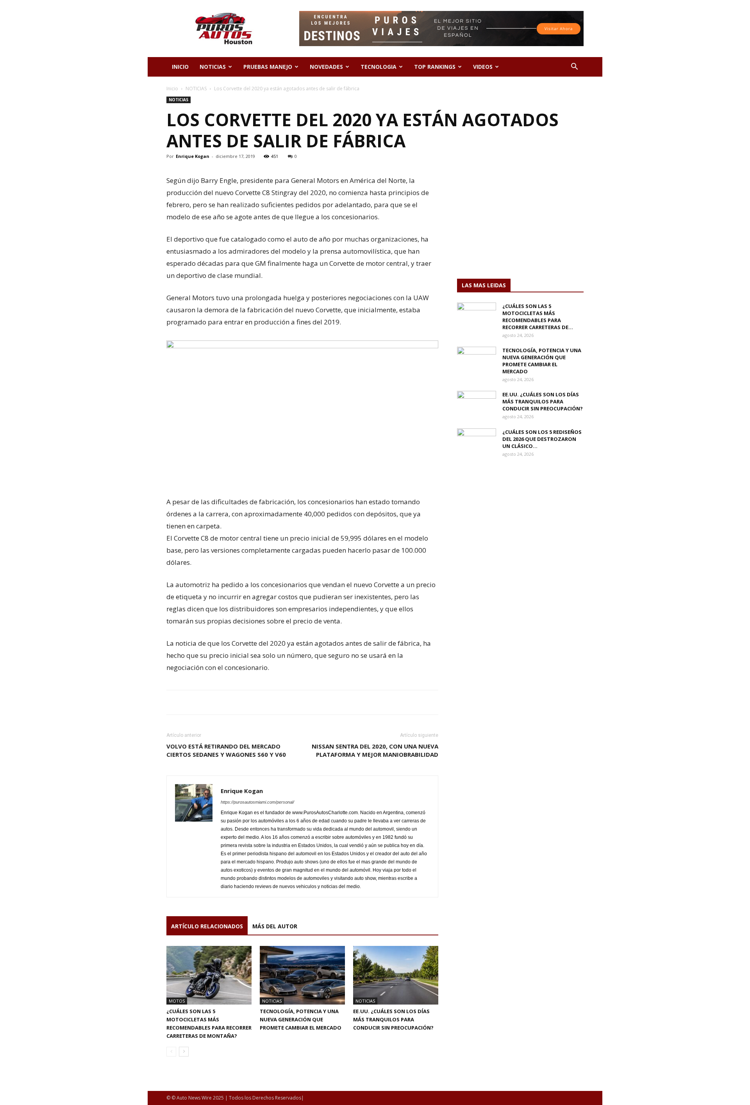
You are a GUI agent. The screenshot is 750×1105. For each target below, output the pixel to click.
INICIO (180, 66)
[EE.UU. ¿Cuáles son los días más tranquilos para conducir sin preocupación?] (395, 975)
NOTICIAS (213, 66)
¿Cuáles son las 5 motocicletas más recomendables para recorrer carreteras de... (537, 317)
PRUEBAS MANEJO (267, 66)
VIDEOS (483, 66)
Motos (177, 1001)
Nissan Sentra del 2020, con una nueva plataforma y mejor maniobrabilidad (375, 750)
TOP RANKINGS (434, 66)
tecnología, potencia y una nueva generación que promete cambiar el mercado (300, 1019)
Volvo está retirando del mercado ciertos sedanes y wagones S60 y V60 (226, 750)
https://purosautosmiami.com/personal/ (257, 802)
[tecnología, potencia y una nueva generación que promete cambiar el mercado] (302, 975)
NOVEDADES (326, 66)
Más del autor (274, 926)
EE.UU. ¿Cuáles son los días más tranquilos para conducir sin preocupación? (393, 1019)
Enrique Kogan (192, 156)
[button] (574, 67)
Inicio (172, 88)
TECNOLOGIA (378, 66)
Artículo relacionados (207, 926)
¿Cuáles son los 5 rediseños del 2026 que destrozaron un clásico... (542, 439)
